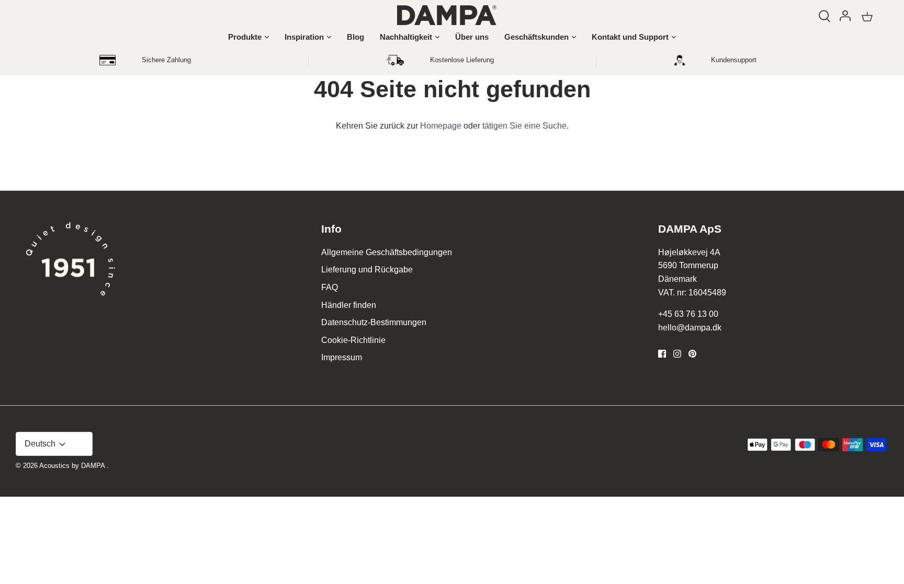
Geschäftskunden (536, 36)
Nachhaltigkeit (406, 36)
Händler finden (348, 305)
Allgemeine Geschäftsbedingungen (386, 252)
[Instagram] (677, 354)
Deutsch (41, 443)
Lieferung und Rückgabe (367, 269)
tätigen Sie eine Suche (524, 125)
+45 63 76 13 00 (688, 314)
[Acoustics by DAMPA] (446, 15)
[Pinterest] (692, 354)
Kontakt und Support (630, 36)
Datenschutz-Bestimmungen (373, 322)
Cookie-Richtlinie (353, 340)
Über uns (472, 36)
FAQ (329, 287)
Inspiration (304, 36)
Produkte (245, 36)
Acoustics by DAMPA (73, 466)
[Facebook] (662, 354)
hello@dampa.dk (689, 327)
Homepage (440, 125)
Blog (355, 36)
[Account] (845, 14)
